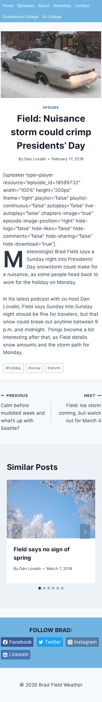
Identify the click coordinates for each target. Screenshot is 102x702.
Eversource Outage (21, 16)
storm (54, 368)
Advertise (62, 5)
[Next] (85, 531)
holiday (13, 368)
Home (8, 5)
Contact (82, 5)
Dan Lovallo (35, 159)
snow (34, 368)
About (43, 5)
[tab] (39, 588)
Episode (51, 107)
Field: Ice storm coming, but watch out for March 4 (80, 408)
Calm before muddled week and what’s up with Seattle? (23, 412)
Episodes (26, 5)
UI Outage (51, 16)
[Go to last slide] (17, 531)
